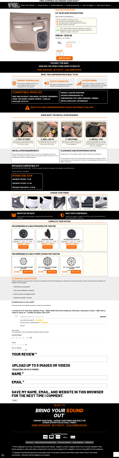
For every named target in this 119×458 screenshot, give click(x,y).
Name (18, 373)
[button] (59, 287)
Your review (24, 354)
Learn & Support (88, 5)
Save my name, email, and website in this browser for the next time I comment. (57, 393)
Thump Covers (43, 5)
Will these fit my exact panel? (22, 286)
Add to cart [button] (23, 247)
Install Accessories (72, 5)
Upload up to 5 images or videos (41, 365)
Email (18, 382)
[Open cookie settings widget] (3, 455)
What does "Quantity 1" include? (23, 297)
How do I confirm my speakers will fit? (24, 294)
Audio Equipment (57, 5)
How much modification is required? (24, 290)
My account (101, 5)
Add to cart (64, 58)
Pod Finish (60, 42)
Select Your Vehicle (27, 5)
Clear (69, 45)
